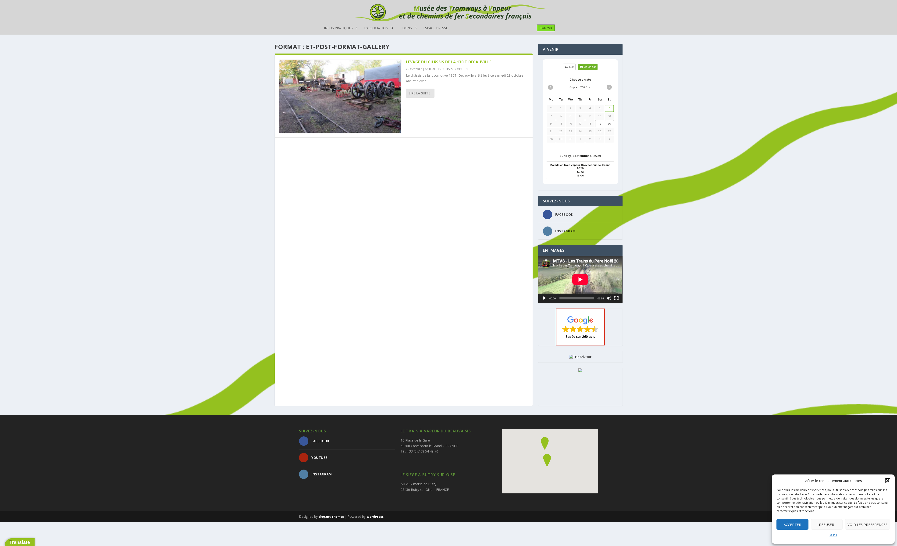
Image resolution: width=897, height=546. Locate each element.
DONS (407, 28)
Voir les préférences (867, 524)
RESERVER (546, 27)
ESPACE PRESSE (435, 28)
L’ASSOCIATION (376, 28)
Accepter (792, 524)
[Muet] (609, 298)
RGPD (833, 535)
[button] (887, 480)
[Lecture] (544, 298)
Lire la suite (419, 93)
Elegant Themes (331, 516)
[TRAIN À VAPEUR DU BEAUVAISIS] (580, 371)
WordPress (375, 516)
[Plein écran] (616, 298)
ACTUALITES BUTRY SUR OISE (444, 69)
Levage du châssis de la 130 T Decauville (448, 62)
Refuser (826, 524)
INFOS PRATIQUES (338, 28)
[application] (580, 279)
